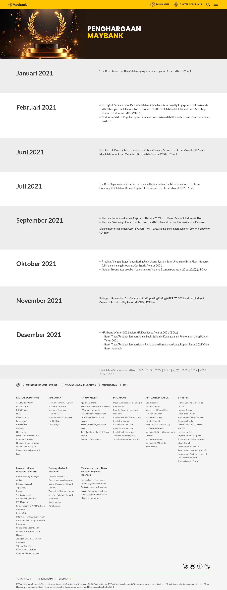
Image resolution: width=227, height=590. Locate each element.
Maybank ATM (22, 417)
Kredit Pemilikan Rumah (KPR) (127, 417)
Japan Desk (21, 487)
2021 (125, 385)
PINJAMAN (119, 397)
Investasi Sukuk (185, 410)
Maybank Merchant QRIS (27, 436)
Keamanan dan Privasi (26, 550)
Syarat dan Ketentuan (26, 447)
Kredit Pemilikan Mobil (123, 425)
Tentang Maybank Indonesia (80, 385)
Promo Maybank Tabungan (61, 417)
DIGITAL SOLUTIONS (27, 397)
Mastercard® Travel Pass (157, 410)
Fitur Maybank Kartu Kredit (93, 414)
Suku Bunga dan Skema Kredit (126, 439)
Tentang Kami (23, 579)
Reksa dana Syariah (186, 414)
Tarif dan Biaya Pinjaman (124, 436)
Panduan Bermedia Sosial (27, 553)
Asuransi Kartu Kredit (91, 439)
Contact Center (23, 495)
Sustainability (55, 502)
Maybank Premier (154, 414)
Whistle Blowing (23, 546)
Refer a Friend (22, 513)
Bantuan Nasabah (24, 484)
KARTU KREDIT (89, 397)
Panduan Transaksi (24, 439)
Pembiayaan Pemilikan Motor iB (192, 454)
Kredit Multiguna (121, 421)
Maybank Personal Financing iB (127, 403)
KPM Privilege (22, 502)
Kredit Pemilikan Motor (124, 432)
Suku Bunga (54, 425)
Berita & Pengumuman (26, 498)
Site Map (63, 579)
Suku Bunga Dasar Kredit (27, 528)
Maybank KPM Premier (156, 443)
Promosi (20, 428)
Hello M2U (21, 432)
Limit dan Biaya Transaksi (27, 443)
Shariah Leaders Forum (188, 461)
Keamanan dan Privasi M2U (28, 450)
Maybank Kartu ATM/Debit (61, 403)
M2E (18, 414)
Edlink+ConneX (153, 406)
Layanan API (22, 421)
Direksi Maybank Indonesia (61, 480)
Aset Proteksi (152, 447)
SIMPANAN (55, 397)
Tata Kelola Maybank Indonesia (63, 491)
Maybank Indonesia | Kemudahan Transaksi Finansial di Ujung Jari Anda (42, 385)
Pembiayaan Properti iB (188, 447)
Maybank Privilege (154, 417)
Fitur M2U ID (22, 425)
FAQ (18, 454)
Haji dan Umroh (185, 432)
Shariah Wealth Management (191, 417)
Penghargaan (109, 385)
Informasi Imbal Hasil (187, 458)
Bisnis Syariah (184, 443)
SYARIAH (183, 397)
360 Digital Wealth (24, 403)
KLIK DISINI (108, 587)
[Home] (18, 385)
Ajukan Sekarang (88, 403)
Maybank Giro (55, 414)
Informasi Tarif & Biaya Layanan (30, 517)
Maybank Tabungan (57, 410)
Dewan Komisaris (56, 476)
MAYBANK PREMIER (157, 397)
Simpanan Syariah (186, 421)
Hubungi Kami (45, 579)
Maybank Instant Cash (123, 428)
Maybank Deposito (57, 406)
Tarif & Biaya (54, 421)
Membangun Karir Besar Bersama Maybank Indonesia (94, 471)
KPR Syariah (118, 406)
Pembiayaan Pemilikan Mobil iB (192, 450)
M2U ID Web (22, 410)
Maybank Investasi (154, 439)
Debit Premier (152, 403)
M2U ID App (22, 406)
